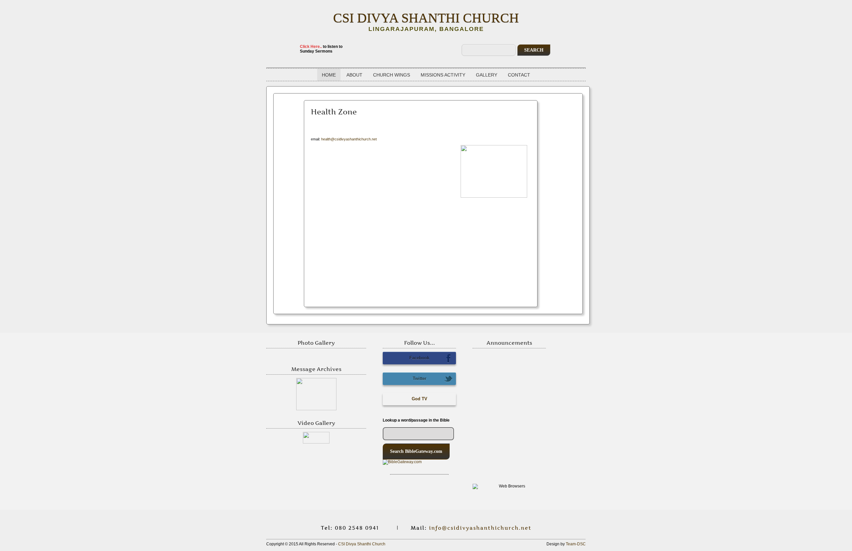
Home (329, 75)
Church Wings (391, 75)
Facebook (419, 357)
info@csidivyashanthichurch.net (480, 528)
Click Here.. (311, 46)
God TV (419, 398)
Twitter (419, 378)
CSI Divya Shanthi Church (426, 17)
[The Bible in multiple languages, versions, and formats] (419, 466)
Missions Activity (443, 75)
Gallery (486, 75)
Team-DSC (576, 544)
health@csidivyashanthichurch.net (349, 139)
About (354, 75)
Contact (519, 75)
